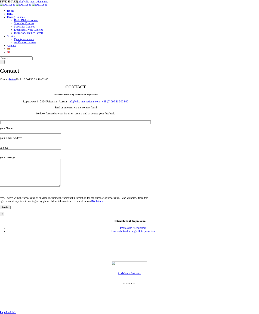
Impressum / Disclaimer (133, 227)
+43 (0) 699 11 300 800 (115, 101)
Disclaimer (97, 201)
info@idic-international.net (33, 1)
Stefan (12, 79)
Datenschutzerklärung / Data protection (133, 231)
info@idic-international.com (84, 101)
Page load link (8, 312)
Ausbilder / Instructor (129, 273)
